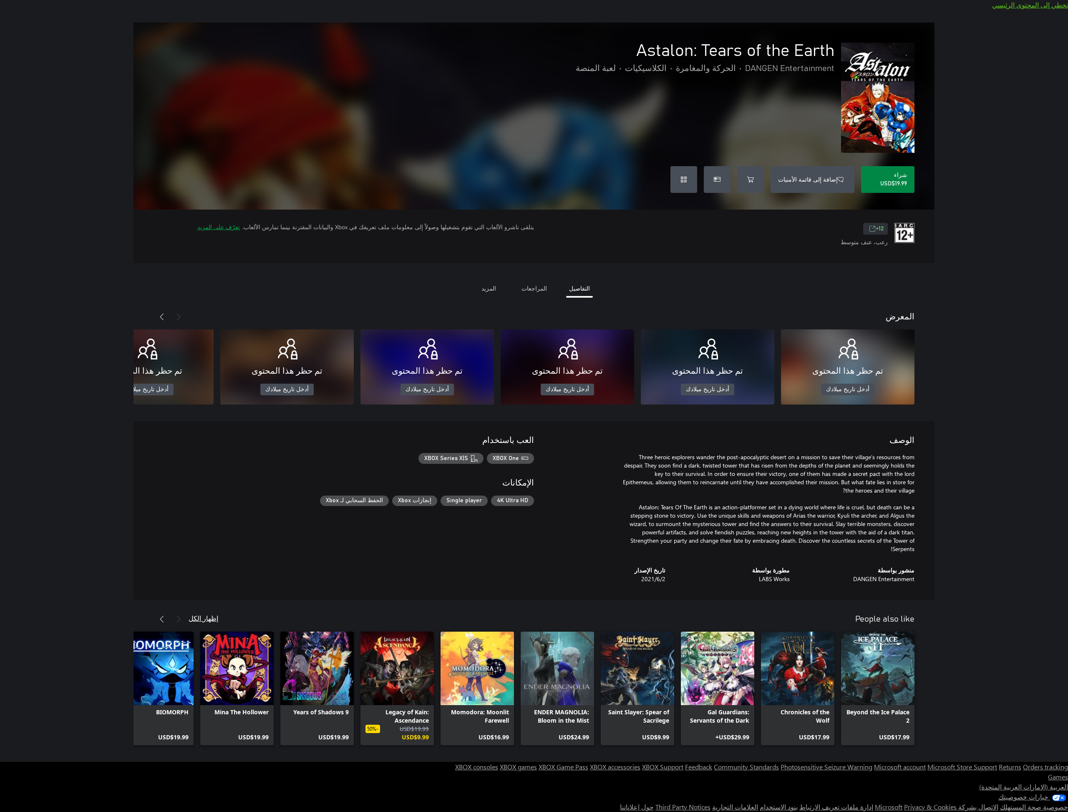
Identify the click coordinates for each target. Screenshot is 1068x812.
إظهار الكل (203, 618)
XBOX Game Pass (563, 766)
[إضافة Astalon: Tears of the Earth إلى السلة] (750, 179)
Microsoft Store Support (962, 766)
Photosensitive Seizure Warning (826, 766)
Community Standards (746, 766)
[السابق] (178, 317)
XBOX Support (662, 766)
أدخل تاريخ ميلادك (847, 389)
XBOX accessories (615, 766)
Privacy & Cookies (930, 806)
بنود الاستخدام (779, 806)
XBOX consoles (476, 766)
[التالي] (162, 317)
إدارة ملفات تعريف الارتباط (836, 806)
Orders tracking (1045, 766)
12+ (880, 229)
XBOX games (518, 766)
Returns (1010, 766)
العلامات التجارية (735, 806)
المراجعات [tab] (534, 288)
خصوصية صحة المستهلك (1034, 806)
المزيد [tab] (488, 288)
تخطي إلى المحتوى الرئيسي (1030, 4)
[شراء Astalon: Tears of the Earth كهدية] (717, 179)
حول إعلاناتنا (637, 806)
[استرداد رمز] (683, 179)
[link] (877, 688)
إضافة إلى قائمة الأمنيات (808, 179)
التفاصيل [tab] (579, 288)
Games (1058, 776)
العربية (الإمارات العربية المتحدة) (1023, 786)
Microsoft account (900, 766)
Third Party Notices (682, 806)
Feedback (698, 766)
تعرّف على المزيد (218, 227)
